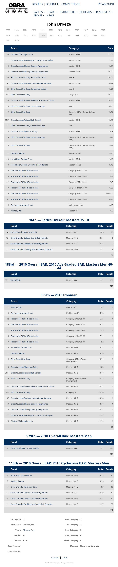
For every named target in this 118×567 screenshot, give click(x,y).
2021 (51, 30)
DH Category (72, 524)
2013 (17, 35)
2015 (103, 30)
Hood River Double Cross (21, 159)
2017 (86, 30)
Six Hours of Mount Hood (22, 205)
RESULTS (37, 4)
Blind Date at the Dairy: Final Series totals (28, 77)
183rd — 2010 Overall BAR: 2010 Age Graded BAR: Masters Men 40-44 (59, 266)
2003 (103, 35)
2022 (42, 30)
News (50, 15)
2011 (34, 35)
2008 (60, 35)
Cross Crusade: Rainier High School (26, 120)
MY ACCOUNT (106, 4)
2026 (8, 30)
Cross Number (14, 551)
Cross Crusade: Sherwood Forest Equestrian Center (33, 100)
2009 (51, 35)
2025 (17, 30)
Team (18, 530)
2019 (68, 30)
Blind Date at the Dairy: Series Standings (28, 106)
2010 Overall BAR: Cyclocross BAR (25, 448)
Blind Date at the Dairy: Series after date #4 (29, 89)
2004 (95, 35)
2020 (60, 30)
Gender (17, 535)
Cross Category (71, 530)
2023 (34, 30)
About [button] (38, 15)
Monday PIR (16, 210)
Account (55, 558)
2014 (8, 35)
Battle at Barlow (17, 153)
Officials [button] (86, 12)
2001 (17, 40)
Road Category (71, 535)
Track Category (71, 540)
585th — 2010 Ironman (59, 295)
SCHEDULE (52, 4)
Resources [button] (103, 12)
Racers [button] (38, 12)
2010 (43, 35)
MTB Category (71, 519)
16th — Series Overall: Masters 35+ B (59, 220)
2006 (77, 35)
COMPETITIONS (70, 4)
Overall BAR (15, 280)
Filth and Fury (29, 530)
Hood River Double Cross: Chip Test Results (29, 164)
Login (64, 558)
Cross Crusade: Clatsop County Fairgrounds (29, 66)
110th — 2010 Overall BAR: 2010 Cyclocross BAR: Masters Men (59, 463)
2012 (25, 35)
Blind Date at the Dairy (20, 94)
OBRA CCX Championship (22, 54)
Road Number (14, 546)
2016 (94, 30)
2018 (77, 30)
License (17, 540)
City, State (16, 524)
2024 (25, 30)
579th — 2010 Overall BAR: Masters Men (59, 436)
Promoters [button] (68, 12)
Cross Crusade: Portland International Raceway (31, 83)
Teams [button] (51, 12)
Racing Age (16, 519)
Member (74, 546)
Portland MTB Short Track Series (24, 170)
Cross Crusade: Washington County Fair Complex (32, 60)
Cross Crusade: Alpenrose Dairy (24, 131)
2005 (86, 35)
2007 (69, 35)
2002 (8, 40)
